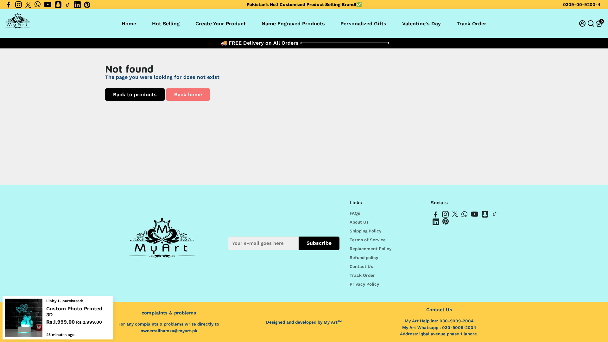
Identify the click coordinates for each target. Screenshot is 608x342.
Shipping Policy (365, 230)
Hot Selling (166, 24)
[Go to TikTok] (68, 5)
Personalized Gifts (363, 24)
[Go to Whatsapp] (37, 5)
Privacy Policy (364, 284)
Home (129, 24)
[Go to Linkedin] (77, 5)
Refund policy (364, 257)
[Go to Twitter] (28, 5)
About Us (359, 222)
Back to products (135, 95)
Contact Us (361, 266)
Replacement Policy (370, 248)
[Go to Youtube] (48, 5)
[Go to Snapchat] (58, 5)
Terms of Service (368, 239)
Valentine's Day (421, 24)
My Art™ (333, 322)
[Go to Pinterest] (87, 5)
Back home (188, 95)
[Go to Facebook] (8, 5)
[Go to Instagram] (18, 5)
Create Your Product (220, 24)
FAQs (355, 213)
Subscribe (319, 243)
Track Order (471, 24)
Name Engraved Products (293, 24)
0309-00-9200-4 (581, 4)
